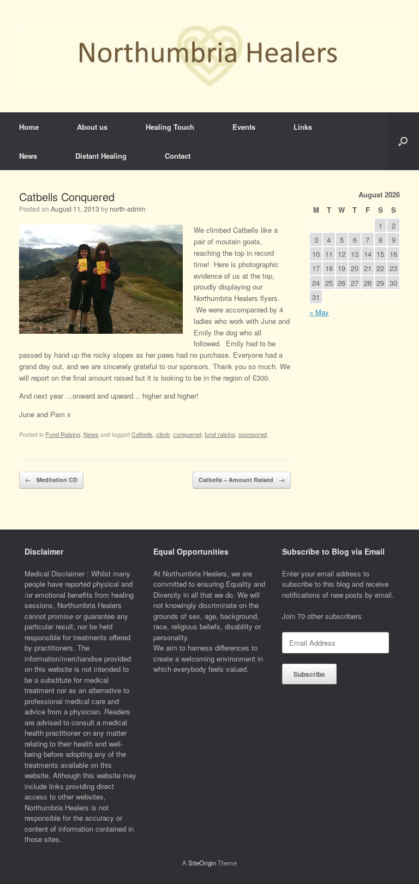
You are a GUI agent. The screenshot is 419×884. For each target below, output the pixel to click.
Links (303, 127)
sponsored (252, 434)
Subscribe (309, 674)
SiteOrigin (202, 862)
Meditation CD (51, 480)
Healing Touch (170, 127)
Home (29, 127)
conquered (187, 434)
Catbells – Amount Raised (242, 480)
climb (163, 434)
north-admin (128, 208)
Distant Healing (101, 156)
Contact (177, 156)
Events (243, 127)
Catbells (142, 434)
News (28, 156)
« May (319, 312)
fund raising (220, 434)
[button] (403, 141)
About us (92, 127)
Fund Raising (62, 434)
